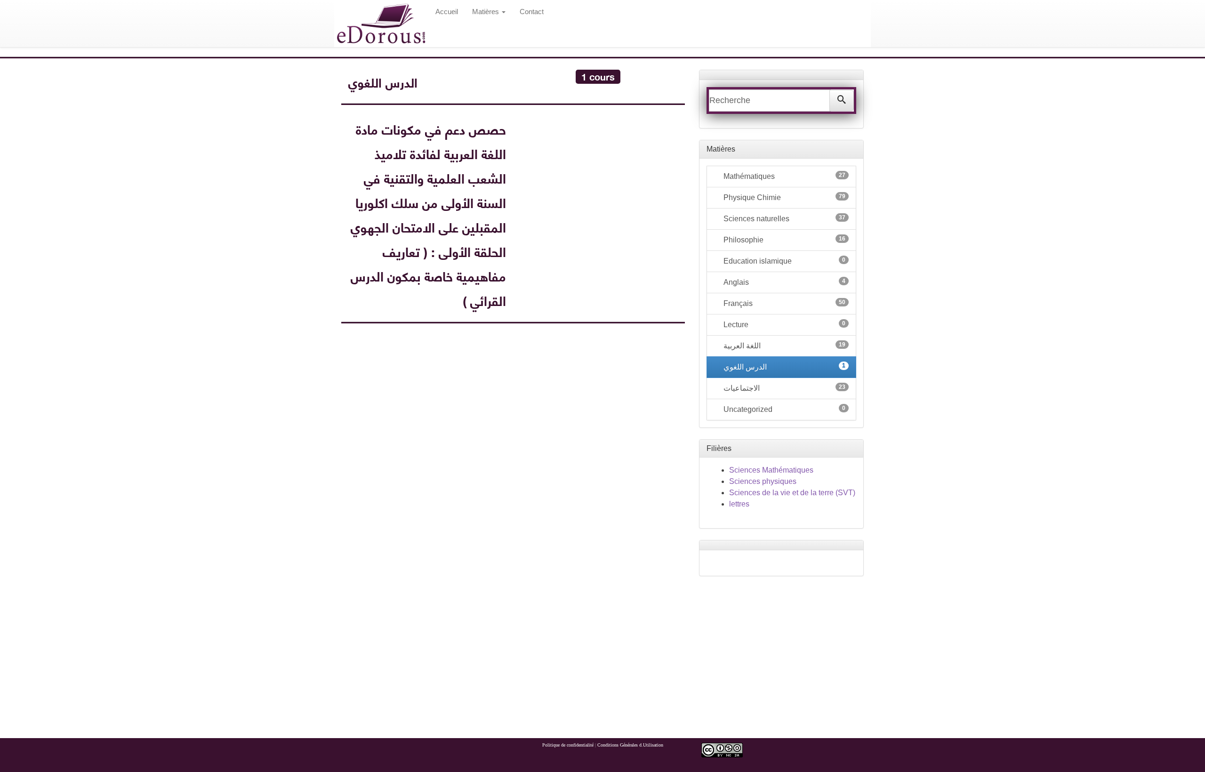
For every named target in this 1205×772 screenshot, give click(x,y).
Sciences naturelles (783, 218)
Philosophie (783, 239)
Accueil (446, 12)
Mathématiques (783, 176)
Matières (486, 12)
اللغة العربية (783, 345)
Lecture (783, 324)
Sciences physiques (762, 481)
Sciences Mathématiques (771, 470)
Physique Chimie (783, 197)
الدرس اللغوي (783, 366)
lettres (739, 504)
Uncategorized (783, 409)
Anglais (783, 282)
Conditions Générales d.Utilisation (630, 745)
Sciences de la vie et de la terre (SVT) (792, 493)
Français (783, 303)
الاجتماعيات (783, 388)
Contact (532, 12)
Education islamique (783, 261)
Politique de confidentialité (568, 745)
